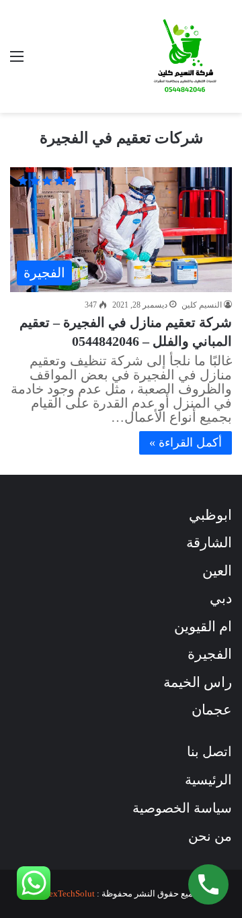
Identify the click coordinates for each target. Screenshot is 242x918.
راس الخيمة (197, 682)
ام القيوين (203, 626)
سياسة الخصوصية (182, 807)
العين (217, 571)
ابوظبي (210, 515)
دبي (221, 598)
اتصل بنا (209, 751)
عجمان (212, 710)
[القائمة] (17, 61)
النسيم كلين (202, 305)
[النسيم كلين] (185, 56)
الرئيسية (208, 779)
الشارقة (209, 543)
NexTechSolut (69, 893)
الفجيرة (210, 654)
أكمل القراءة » (185, 442)
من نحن (210, 836)
